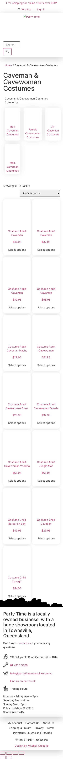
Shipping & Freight (20, 727)
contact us (24, 643)
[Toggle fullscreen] (9, 753)
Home (8, 65)
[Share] (15, 753)
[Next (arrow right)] (9, 757)
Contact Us (32, 723)
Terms (50, 727)
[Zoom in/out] (2, 753)
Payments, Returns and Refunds (32, 732)
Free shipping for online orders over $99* (31, 3)
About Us (48, 723)
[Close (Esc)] (21, 753)
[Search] (7, 51)
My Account (14, 723)
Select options (17, 249)
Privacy (39, 727)
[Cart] (31, 37)
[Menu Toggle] (51, 37)
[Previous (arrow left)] (2, 757)
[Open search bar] (4, 39)
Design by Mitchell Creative (31, 745)
